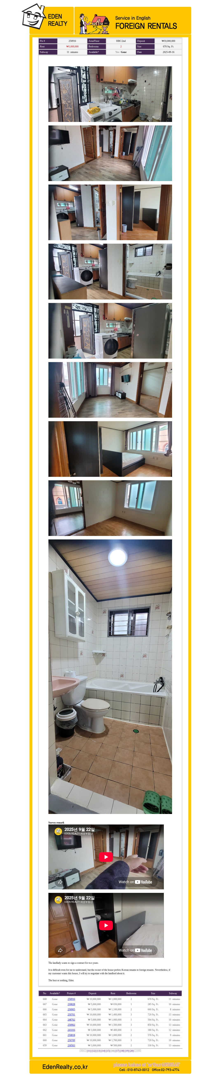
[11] (89, 1050)
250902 (71, 1024)
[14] (103, 1050)
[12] (94, 1050)
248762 (71, 1019)
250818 (71, 1035)
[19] (127, 1050)
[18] (122, 1050)
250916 (71, 999)
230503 (71, 1045)
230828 (71, 1004)
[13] (98, 1050)
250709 (71, 1040)
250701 (71, 1014)
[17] (117, 1050)
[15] (108, 1050)
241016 (71, 1030)
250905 (71, 1009)
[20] (132, 1050)
